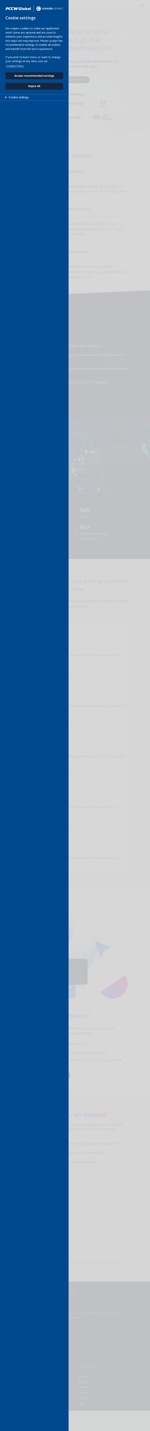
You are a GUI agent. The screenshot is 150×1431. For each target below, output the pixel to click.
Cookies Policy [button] (15, 66)
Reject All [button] (34, 86)
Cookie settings (19, 97)
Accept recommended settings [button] (34, 75)
